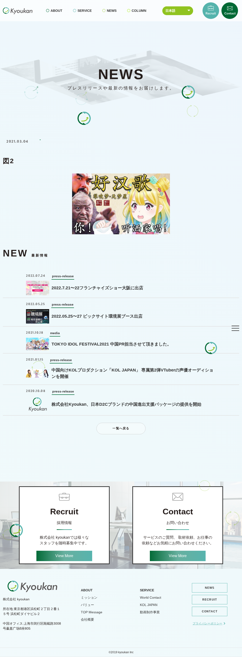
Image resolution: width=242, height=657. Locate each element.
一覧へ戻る (121, 428)
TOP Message (91, 612)
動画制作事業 (150, 612)
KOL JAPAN (148, 605)
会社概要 (87, 619)
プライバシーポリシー (207, 623)
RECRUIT (209, 599)
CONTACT (209, 611)
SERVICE (85, 11)
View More (64, 556)
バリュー (87, 605)
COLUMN (139, 11)
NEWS (112, 11)
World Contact (150, 597)
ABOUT (56, 11)
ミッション (89, 597)
